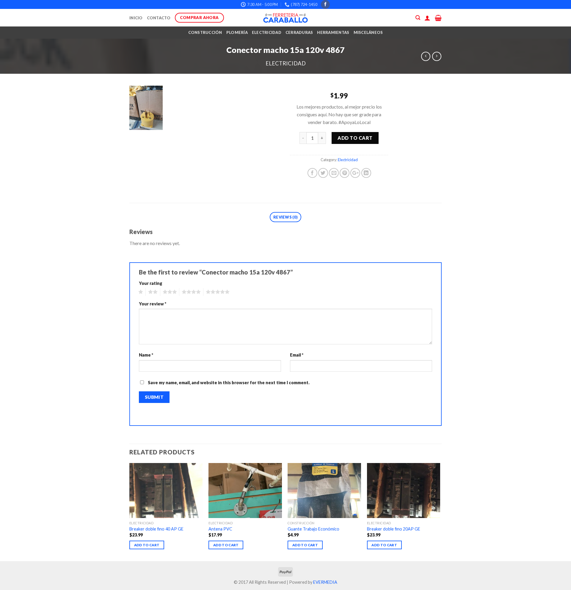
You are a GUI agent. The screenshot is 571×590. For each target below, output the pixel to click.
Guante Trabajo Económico (313, 528)
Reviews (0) (285, 217)
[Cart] (438, 17)
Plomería (237, 32)
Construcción (205, 32)
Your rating (150, 283)
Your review (152, 303)
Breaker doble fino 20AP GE (393, 528)
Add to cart (355, 138)
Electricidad (266, 32)
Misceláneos (368, 32)
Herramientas (333, 32)
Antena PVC (220, 528)
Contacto (159, 17)
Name (146, 354)
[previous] (129, 511)
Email (296, 354)
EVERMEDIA (325, 582)
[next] (439, 511)
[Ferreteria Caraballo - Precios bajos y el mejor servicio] (285, 18)
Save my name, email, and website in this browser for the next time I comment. (229, 382)
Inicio (136, 17)
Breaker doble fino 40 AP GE (156, 528)
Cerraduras (299, 32)
